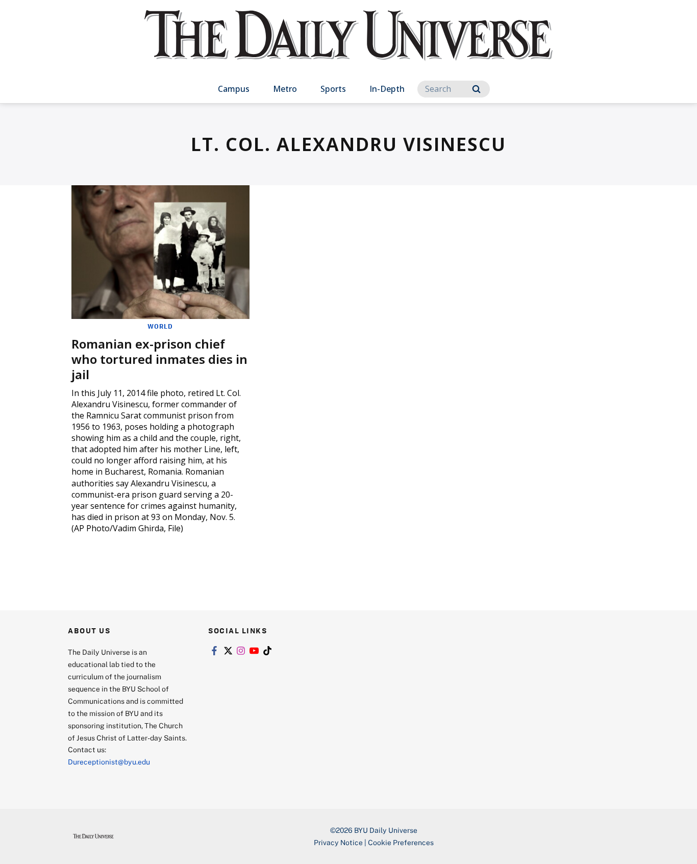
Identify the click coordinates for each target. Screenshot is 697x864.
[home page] (348, 45)
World (160, 326)
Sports (333, 88)
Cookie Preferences (401, 842)
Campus (234, 88)
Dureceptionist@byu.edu (109, 761)
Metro (285, 88)
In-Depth (387, 88)
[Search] (476, 89)
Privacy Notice (338, 842)
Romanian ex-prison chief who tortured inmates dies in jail (159, 359)
